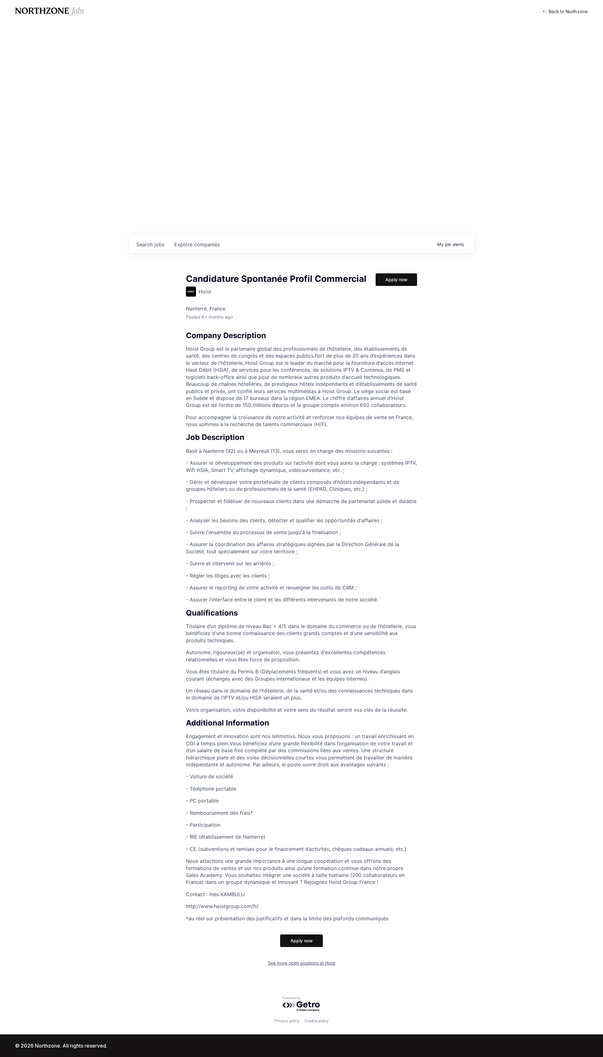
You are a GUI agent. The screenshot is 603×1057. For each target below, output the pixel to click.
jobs (150, 244)
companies (197, 244)
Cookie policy (317, 1020)
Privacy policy (287, 1020)
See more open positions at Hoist (301, 963)
